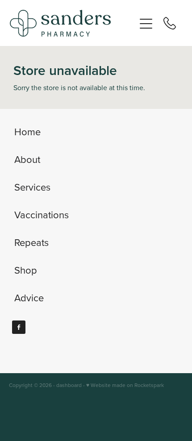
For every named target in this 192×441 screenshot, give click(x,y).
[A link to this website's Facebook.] (18, 327)
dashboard (69, 385)
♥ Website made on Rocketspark (125, 385)
